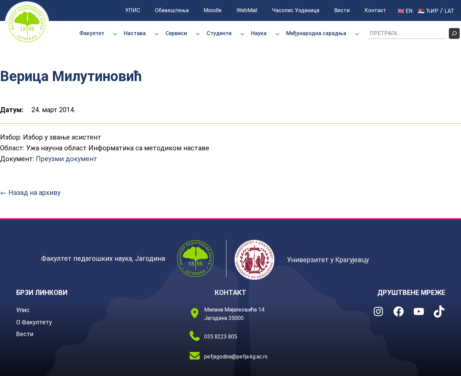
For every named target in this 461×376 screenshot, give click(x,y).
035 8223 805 (220, 336)
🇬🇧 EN (405, 11)
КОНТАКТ (230, 293)
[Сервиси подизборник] (198, 33)
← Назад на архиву (30, 193)
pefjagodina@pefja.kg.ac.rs (236, 356)
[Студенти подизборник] (242, 33)
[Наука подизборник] (277, 33)
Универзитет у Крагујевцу (328, 260)
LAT (449, 11)
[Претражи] (454, 33)
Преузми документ (66, 159)
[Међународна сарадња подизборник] (357, 33)
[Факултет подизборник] (115, 33)
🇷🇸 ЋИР (428, 11)
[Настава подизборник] (157, 33)
